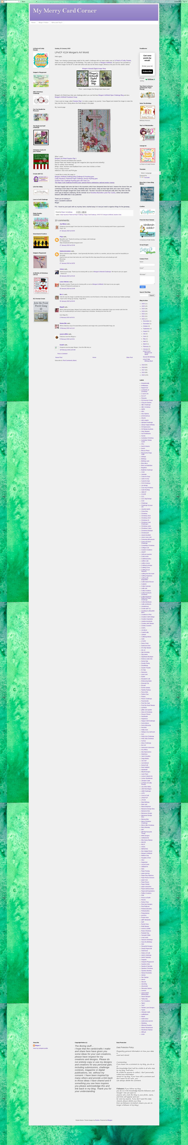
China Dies (144, 511)
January (145, 349)
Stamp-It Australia (146, 973)
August (145, 331)
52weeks (144, 398)
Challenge (144, 503)
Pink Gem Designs (146, 904)
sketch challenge (146, 955)
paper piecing (145, 873)
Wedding (144, 1023)
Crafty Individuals (146, 602)
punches (143, 915)
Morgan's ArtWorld (106, 62)
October (145, 326)
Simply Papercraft (146, 948)
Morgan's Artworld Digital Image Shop (94, 68)
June (144, 336)
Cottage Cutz (145, 547)
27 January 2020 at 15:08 (67, 245)
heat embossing (146, 725)
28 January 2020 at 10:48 (67, 288)
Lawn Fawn (144, 774)
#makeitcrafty (145, 383)
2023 (143, 311)
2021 (143, 316)
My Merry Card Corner (65, 10)
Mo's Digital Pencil (146, 851)
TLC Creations (145, 1001)
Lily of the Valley (146, 786)
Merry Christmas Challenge (146, 822)
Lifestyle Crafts (145, 780)
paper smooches (146, 886)
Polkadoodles (145, 911)
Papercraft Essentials (147, 889)
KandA (62, 345)
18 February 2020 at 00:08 (67, 350)
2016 (143, 372)
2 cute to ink (144, 393)
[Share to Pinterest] (85, 212)
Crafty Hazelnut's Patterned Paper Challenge (71, 214)
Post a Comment (62, 353)
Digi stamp (144, 654)
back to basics (145, 446)
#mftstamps (144, 385)
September (146, 328)
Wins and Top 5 (57, 22)
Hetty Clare (144, 730)
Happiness (144, 718)
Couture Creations (146, 550)
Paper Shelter (145, 884)
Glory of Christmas (146, 712)
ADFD (143, 409)
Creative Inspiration (147, 619)
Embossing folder (146, 681)
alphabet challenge (147, 422)
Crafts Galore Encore (147, 582)
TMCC (143, 1003)
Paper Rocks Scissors (147, 877)
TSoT (142, 1005)
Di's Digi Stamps (146, 648)
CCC (142, 496)
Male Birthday (145, 802)
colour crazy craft (146, 537)
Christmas (144, 513)
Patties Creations (146, 893)
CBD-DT (143, 492)
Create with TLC (146, 608)
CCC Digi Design (146, 498)
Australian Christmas (147, 438)
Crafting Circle (145, 567)
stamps (143, 975)
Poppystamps (145, 913)
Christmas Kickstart (147, 530)
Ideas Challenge (146, 743)
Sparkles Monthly (146, 970)
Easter (143, 676)
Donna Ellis (63, 323)
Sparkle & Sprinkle (146, 966)
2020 (143, 319)
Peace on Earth (145, 897)
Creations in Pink (146, 614)
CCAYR (143, 494)
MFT (142, 829)
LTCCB (143, 800)
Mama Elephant (146, 806)
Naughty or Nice (146, 858)
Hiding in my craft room (148, 732)
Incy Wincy (144, 749)
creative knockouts (146, 621)
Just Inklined (145, 763)
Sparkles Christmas (147, 968)
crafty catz (144, 588)
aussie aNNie (64, 334)
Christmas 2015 (146, 518)
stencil (143, 979)
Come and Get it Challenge (146, 542)
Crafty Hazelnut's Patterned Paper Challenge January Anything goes (76, 178)
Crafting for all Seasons (145, 570)
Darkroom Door (145, 645)
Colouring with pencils (147, 539)
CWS (142, 639)
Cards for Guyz (145, 476)
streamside (144, 986)
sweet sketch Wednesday (145, 993)
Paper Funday (145, 871)
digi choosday (145, 652)
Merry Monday (145, 827)
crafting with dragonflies (144, 578)
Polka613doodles (146, 908)
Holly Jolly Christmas (147, 738)
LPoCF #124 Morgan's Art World (147, 353)
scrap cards (144, 937)
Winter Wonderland (147, 1027)
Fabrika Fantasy (146, 690)
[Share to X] (81, 212)
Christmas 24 (145, 520)
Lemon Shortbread (146, 778)
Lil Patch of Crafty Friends (122, 60)
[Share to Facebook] (83, 212)
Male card (144, 804)
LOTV (143, 793)
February (146, 346)
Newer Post (58, 357)
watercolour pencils (147, 1021)
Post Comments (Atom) (69, 360)
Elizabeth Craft (145, 679)
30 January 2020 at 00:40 (67, 301)
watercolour (144, 1018)
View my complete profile (40, 1048)
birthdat (143, 456)
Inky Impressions (146, 752)
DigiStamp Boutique (147, 656)
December (146, 321)
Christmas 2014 (146, 516)
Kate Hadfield (145, 767)
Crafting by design (146, 565)
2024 (143, 308)
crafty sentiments (146, 604)
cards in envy (145, 478)
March (145, 344)
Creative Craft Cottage (147, 617)
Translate (147, 177)
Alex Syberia (145, 413)
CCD (142, 501)
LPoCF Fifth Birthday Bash (148, 360)
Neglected (144, 862)
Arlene (62, 269)
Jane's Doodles (145, 756)
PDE (142, 895)
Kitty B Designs (145, 772)
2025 (143, 306)
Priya (61, 236)
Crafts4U (144, 584)
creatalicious (145, 606)
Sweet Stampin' (145, 996)
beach (143, 448)
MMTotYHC (144, 849)
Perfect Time (145, 902)
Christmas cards (146, 526)
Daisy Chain (145, 643)
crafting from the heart (147, 573)
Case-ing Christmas (147, 487)
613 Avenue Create (147, 400)
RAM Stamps (145, 926)
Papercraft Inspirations (148, 891)
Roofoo (97, 1120)
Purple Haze (145, 917)
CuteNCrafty (145, 632)
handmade (144, 716)
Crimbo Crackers (146, 625)
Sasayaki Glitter (146, 935)
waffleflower (144, 1014)
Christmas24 (145, 533)
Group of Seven (146, 714)
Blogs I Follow (43, 22)
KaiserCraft (144, 765)
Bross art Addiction (146, 465)
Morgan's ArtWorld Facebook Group (66, 97)
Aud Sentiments (146, 433)
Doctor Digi (144, 661)
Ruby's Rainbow (146, 931)
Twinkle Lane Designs (147, 1007)
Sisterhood (144, 951)
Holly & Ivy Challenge (147, 736)
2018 (143, 367)
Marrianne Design (146, 813)
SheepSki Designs (146, 946)
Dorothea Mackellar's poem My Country (103, 192)
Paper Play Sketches (147, 875)
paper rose (144, 880)
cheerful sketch (145, 509)
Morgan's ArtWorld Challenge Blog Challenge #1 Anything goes (74, 176)
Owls (142, 869)
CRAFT (143, 552)
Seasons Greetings (147, 939)
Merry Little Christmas (147, 825)
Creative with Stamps (147, 623)
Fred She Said (145, 703)
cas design (144, 485)
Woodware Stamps (147, 1030)
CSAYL (143, 628)
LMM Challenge (146, 791)
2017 (143, 370)
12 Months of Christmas (145, 390)
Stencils (143, 982)
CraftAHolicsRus (146, 559)
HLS (142, 734)
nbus (142, 860)
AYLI (142, 444)
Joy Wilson (63, 224)
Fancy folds (144, 692)
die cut (143, 650)
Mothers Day (145, 855)
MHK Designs (145, 835)
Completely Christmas (147, 545)
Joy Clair (144, 760)
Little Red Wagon (146, 789)
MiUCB (143, 842)
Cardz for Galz (145, 481)
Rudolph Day (145, 933)
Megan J (37, 1045)
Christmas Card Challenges (146, 523)
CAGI (142, 472)
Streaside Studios (146, 988)
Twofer (143, 1010)
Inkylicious (144, 754)
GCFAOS (144, 707)
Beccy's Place (145, 450)
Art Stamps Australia (147, 429)
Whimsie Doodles (146, 1025)
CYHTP (143, 641)
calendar (144, 474)
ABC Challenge (146, 405)
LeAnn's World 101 (147, 776)
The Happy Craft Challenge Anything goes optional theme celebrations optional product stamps (84, 182)
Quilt (142, 922)
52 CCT (143, 396)
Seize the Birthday (146, 942)
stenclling (144, 984)
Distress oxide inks (146, 659)
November (146, 323)
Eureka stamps (145, 687)
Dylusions (144, 672)
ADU (142, 411)
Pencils (143, 900)
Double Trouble (146, 668)
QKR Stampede (146, 920)
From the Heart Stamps (148, 705)
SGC (142, 944)
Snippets (144, 959)
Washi (143, 1016)
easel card (144, 674)
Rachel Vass (145, 924)
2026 (143, 303)
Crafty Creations (146, 590)
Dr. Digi (143, 670)
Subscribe (147, 71)
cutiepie (143, 634)
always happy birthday (148, 425)
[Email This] (77, 212)
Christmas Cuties (146, 528)
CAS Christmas (145, 483)
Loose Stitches (64, 282)
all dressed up (145, 416)
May (144, 339)
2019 (143, 365)
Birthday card (145, 461)
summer (143, 990)
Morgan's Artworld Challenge (102, 271)
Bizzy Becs (144, 463)
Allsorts (143, 418)
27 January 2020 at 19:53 (67, 263)
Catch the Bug (145, 490)
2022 (143, 314)
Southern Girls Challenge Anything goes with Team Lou (72, 180)
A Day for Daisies (146, 402)
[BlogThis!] (79, 212)
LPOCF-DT (100, 214)
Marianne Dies (145, 811)
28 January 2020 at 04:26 (67, 276)
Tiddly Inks (144, 999)
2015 (143, 375)
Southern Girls (117, 214)
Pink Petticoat (145, 906)
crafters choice (145, 563)
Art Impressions (145, 427)
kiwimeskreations (65, 251)
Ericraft (143, 685)
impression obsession (147, 747)
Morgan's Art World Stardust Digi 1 (65, 158)
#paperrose (144, 388)
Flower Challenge (146, 698)
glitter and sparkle (146, 710)
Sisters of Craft (145, 953)
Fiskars (143, 696)
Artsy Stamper (145, 431)
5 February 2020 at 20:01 (67, 339)
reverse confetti (145, 928)
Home (33, 22)
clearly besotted (146, 535)
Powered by (142, 79)
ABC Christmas (145, 407)
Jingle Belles (145, 758)
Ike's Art (143, 745)
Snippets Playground (147, 962)
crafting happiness (146, 576)
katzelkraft (144, 769)
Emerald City (145, 683)
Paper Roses (145, 882)
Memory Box (145, 819)
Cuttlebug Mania (146, 636)
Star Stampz (145, 977)
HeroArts (144, 727)
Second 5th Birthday (149, 357)
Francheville (145, 701)
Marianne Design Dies (148, 809)
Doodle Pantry (145, 663)
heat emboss (145, 723)
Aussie (143, 436)
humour (143, 741)
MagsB (62, 307)
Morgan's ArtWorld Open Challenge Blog (111, 95)
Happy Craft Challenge (90, 214)
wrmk (142, 1034)
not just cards (145, 864)
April (144, 341)
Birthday (143, 459)
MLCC (143, 844)
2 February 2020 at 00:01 (67, 317)
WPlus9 (143, 1032)
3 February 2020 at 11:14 (67, 328)
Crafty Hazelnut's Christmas (146, 593)
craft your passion (146, 554)
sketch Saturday (146, 957)
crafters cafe (145, 561)
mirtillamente (145, 838)
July (144, 334)
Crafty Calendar (146, 586)
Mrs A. (62, 294)
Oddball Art (144, 866)
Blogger (110, 1120)
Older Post (129, 357)
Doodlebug (144, 665)
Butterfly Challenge (147, 470)
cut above (144, 630)
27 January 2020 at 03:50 (67, 231)
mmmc (143, 846)
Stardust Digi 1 (77, 101)
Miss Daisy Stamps (147, 840)
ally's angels (145, 420)
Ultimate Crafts (145, 1012)
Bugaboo (144, 467)
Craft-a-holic (145, 556)
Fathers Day (145, 694)
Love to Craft (145, 795)
